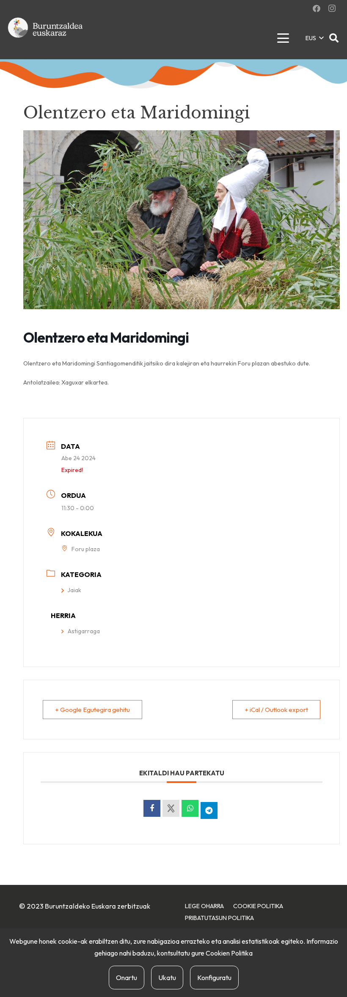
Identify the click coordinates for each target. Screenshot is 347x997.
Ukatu (167, 977)
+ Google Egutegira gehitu (92, 710)
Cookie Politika (258, 906)
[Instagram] (331, 8)
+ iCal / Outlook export (276, 710)
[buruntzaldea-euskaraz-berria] (46, 38)
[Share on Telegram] (209, 810)
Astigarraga (84, 631)
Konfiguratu (214, 977)
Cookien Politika (229, 953)
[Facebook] (316, 8)
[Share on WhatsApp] (190, 808)
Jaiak (74, 590)
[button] (283, 38)
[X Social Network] (170, 808)
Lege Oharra (204, 906)
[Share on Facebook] (151, 808)
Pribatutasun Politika (219, 918)
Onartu (126, 977)
